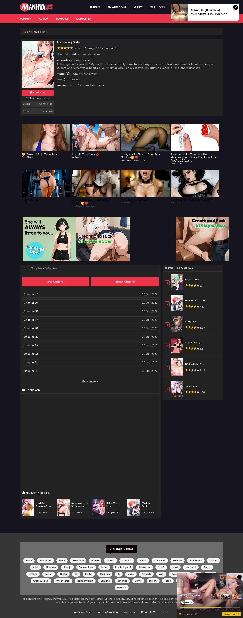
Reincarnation (85, 580)
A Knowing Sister (39, 31)
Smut (62, 560)
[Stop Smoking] (178, 345)
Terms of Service (107, 612)
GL (76, 574)
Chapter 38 (31, 311)
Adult (35, 567)
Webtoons (118, 7)
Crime (138, 580)
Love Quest (191, 386)
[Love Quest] (178, 389)
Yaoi (161, 574)
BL (119, 574)
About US (129, 612)
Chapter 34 (31, 345)
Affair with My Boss (195, 364)
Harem (95, 560)
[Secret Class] (178, 282)
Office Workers (41, 580)
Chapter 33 (31, 354)
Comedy (127, 560)
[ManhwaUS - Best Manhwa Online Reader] (36, 10)
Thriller (63, 574)
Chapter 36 (31, 328)
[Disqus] (90, 442)
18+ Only (159, 7)
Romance (62, 18)
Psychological (123, 567)
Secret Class (192, 279)
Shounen (105, 574)
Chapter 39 (31, 303)
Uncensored (63, 580)
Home (96, 7)
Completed (83, 18)
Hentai (88, 574)
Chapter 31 (30, 371)
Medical (121, 587)
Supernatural (86, 567)
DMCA (165, 612)
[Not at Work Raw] (99, 508)
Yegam (76, 79)
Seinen (48, 574)
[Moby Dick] (178, 324)
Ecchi (73, 85)
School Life (45, 560)
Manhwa (25, 18)
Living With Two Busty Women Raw (79, 506)
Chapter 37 (31, 320)
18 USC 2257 (148, 612)
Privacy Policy (82, 612)
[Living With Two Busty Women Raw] (64, 508)
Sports (207, 567)
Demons (105, 580)
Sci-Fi (161, 567)
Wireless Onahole (146, 504)
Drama (110, 560)
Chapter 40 (31, 294)
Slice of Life (144, 567)
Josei (175, 567)
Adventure (159, 560)
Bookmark (38, 92)
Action (43, 18)
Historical (191, 567)
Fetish (168, 580)
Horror (104, 567)
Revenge (122, 580)
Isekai (131, 574)
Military (153, 580)
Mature (84, 85)
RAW (139, 7)
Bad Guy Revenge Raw (43, 504)
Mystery (33, 574)
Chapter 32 (31, 362)
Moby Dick (190, 321)
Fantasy (177, 560)
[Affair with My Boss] (178, 367)
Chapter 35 (31, 337)
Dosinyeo (91, 74)
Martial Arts (196, 560)
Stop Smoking (193, 342)
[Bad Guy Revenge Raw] (29, 508)
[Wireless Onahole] (134, 508)
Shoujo (67, 567)
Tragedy (146, 574)
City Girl (78, 74)
